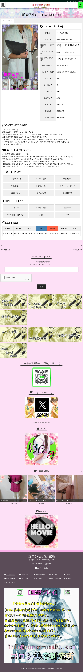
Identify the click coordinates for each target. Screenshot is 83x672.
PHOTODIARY (56, 578)
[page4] (13, 301)
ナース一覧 (54, 574)
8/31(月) (64, 228)
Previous (4, 57)
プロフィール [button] (7, 21)
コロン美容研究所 (41, 4)
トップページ (10, 575)
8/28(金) (30, 228)
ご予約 (67, 574)
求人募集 (39, 578)
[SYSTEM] (13, 317)
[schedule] (41, 301)
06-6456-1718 (42, 568)
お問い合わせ (10, 578)
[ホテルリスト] (13, 350)
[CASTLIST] (68, 301)
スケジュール (25, 578)
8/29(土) (41, 228)
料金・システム (41, 574)
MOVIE (68, 578)
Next (37, 57)
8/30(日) (52, 228)
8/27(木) (19, 228)
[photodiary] (82, 471)
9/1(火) (75, 228)
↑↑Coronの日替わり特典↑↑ (41, 422)
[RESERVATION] (13, 334)
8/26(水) (8, 228)
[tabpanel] (20, 52)
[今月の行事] (41, 334)
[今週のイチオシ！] (68, 334)
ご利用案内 (24, 574)
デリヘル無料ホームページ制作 (53, 668)
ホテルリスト (10, 582)
